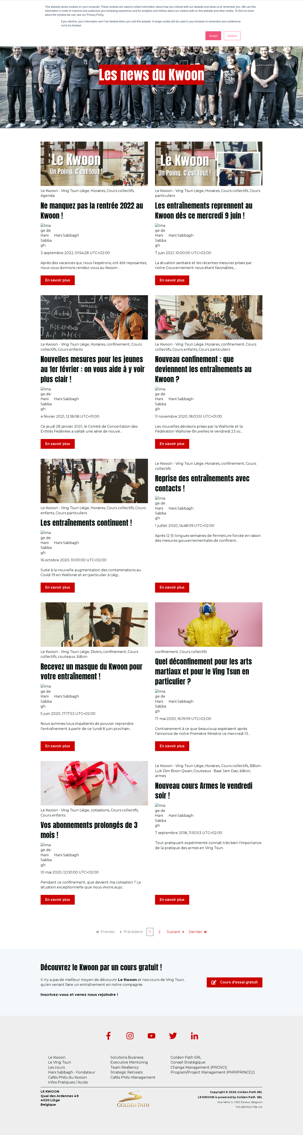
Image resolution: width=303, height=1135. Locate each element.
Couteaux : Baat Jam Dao (215, 771)
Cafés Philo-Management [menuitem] (132, 1077)
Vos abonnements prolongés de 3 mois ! (89, 830)
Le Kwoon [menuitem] (56, 1057)
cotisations (100, 810)
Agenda (48, 196)
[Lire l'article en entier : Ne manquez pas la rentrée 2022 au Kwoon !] (94, 164)
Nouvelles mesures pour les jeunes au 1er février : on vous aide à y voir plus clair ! (93, 369)
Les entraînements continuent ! (86, 522)
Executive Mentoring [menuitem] (129, 1062)
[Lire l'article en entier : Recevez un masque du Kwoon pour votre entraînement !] (94, 624)
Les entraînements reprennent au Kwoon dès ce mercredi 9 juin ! (203, 210)
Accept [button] (213, 36)
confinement (118, 344)
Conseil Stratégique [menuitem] (188, 1062)
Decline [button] (232, 36)
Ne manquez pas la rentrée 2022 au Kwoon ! (92, 210)
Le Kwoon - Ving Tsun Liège (65, 191)
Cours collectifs (120, 191)
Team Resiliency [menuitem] (124, 1067)
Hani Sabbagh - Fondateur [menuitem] (71, 1072)
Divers (96, 652)
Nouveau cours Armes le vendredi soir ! (203, 790)
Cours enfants (70, 349)
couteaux (66, 657)
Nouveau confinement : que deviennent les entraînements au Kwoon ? (203, 369)
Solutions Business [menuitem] (126, 1057)
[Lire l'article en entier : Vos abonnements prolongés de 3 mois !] (94, 783)
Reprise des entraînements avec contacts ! (202, 483)
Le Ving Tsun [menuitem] (59, 1062)
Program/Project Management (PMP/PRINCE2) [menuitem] (213, 1072)
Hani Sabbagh (66, 235)
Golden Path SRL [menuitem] (186, 1057)
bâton (82, 657)
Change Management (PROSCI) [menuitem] (199, 1067)
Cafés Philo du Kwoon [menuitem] (67, 1077)
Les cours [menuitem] (56, 1067)
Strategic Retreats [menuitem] (126, 1072)
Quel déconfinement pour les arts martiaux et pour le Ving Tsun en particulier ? (203, 671)
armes (160, 776)
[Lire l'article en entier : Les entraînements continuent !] (94, 481)
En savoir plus (57, 280)
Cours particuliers (214, 349)
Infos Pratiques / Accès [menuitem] (68, 1082)
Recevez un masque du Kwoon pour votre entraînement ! (91, 671)
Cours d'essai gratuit (239, 982)
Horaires (98, 191)
